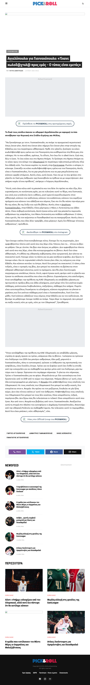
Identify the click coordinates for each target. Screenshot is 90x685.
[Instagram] (45, 679)
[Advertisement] (45, 96)
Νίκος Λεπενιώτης (64, 433)
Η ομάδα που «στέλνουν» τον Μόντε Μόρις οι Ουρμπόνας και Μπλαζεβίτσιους (28, 504)
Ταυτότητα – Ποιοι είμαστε (48, 673)
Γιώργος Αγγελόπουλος (16, 433)
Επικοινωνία (64, 673)
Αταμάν (44, 382)
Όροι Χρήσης (26, 673)
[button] (6, 3)
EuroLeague (58, 165)
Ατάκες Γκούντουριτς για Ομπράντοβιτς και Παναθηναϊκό (28, 549)
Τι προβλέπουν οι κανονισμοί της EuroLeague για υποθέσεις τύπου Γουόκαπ (29, 489)
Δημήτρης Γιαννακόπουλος (40, 433)
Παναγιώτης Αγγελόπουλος (18, 437)
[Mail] (50, 679)
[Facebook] (40, 679)
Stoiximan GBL (13, 51)
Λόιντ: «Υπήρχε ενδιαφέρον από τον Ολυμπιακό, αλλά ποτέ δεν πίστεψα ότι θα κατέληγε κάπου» (29, 473)
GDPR (35, 673)
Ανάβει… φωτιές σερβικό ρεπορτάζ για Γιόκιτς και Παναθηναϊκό (26, 520)
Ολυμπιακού (38, 161)
